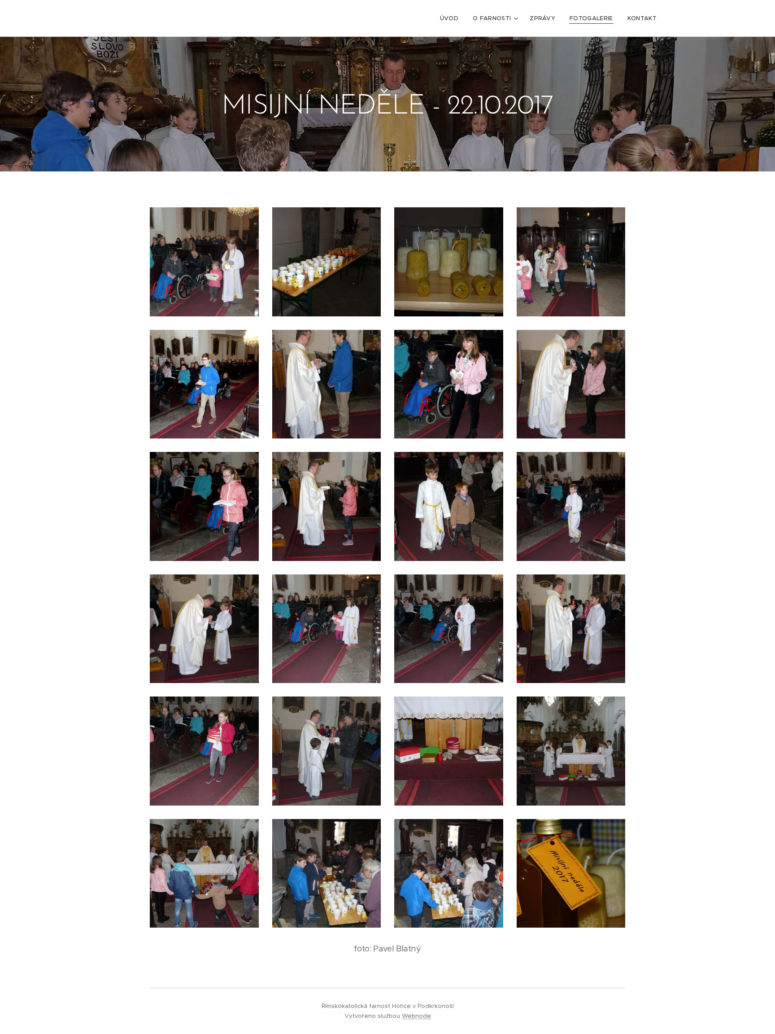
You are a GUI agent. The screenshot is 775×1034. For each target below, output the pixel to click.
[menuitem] (452, 18)
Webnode (416, 1016)
